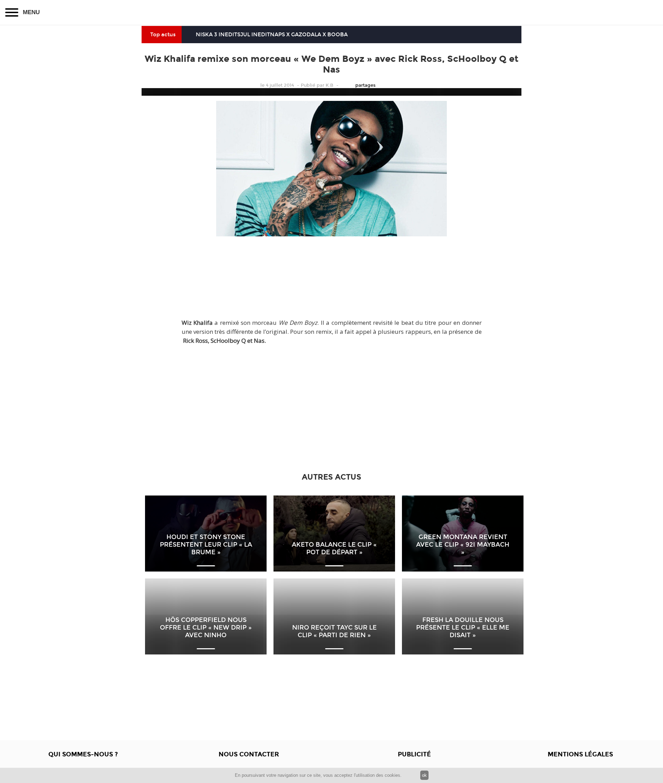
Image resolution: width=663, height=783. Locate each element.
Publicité (414, 754)
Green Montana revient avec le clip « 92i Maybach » (462, 544)
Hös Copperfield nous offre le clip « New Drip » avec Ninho (206, 627)
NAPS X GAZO (288, 34)
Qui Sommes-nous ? (83, 754)
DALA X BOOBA (327, 34)
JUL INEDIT (255, 34)
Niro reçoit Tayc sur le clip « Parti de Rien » (334, 631)
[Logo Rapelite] (331, 12)
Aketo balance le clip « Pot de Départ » (334, 548)
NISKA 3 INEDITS (218, 34)
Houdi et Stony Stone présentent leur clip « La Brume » (206, 544)
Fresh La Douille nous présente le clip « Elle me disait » (462, 627)
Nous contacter (249, 754)
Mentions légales (580, 754)
